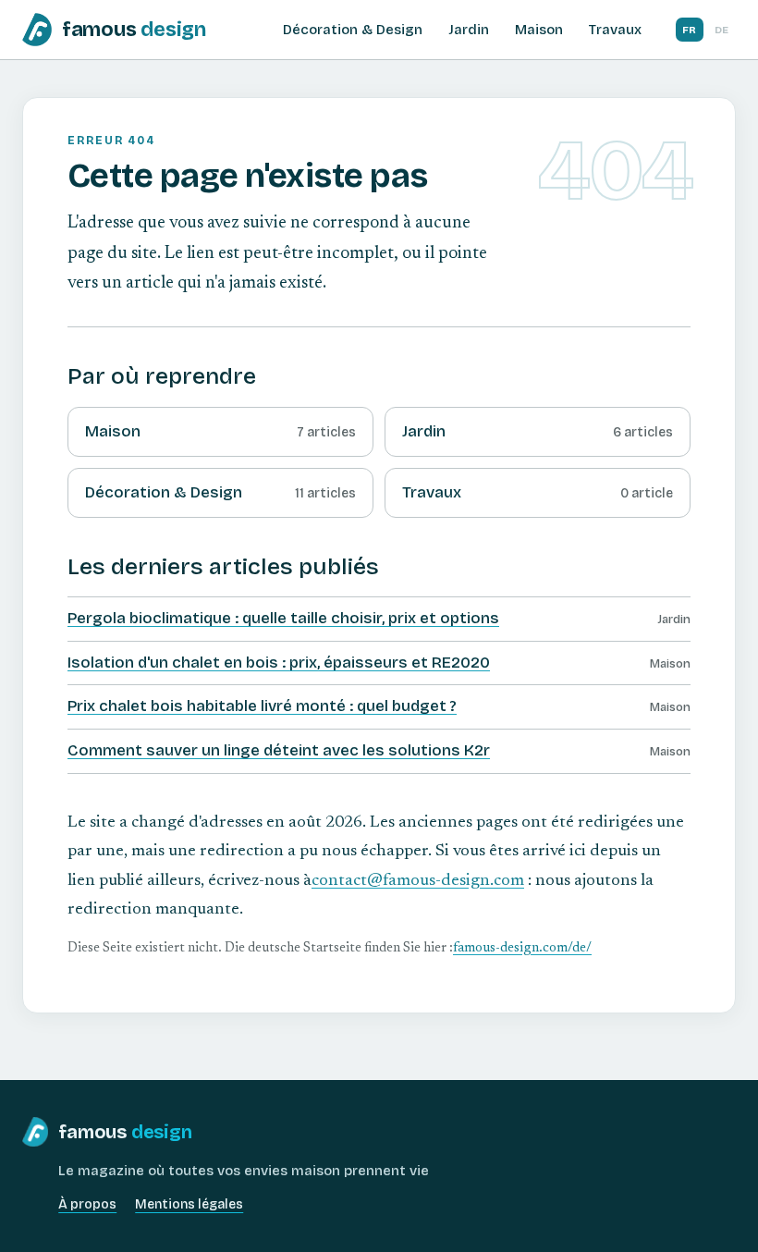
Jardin (468, 29)
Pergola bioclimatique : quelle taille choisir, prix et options (283, 618)
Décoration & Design (352, 29)
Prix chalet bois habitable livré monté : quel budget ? (262, 706)
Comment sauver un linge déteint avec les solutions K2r (278, 750)
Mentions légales (189, 1204)
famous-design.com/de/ (522, 948)
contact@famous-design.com (418, 881)
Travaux (615, 29)
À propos (87, 1204)
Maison (539, 29)
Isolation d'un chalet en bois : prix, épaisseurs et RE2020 (278, 662)
